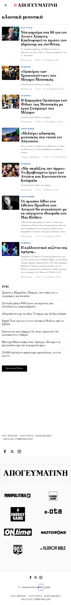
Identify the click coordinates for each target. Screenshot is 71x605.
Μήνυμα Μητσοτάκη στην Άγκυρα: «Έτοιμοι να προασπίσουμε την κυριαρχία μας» (31, 344)
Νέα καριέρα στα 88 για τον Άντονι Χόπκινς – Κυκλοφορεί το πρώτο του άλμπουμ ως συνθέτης (44, 39)
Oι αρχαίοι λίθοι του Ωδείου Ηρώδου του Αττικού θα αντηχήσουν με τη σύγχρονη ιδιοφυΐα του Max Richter (44, 209)
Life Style (27, 28)
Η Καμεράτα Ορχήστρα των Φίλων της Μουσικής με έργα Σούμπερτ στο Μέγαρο (44, 107)
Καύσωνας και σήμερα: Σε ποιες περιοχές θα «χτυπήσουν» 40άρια (30, 333)
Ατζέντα (26, 67)
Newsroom (26, 60)
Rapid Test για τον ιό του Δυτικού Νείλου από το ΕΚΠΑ (33, 322)
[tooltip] (5, 452)
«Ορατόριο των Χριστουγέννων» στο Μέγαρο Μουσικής (38, 76)
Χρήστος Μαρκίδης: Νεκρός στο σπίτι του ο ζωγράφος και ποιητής (30, 294)
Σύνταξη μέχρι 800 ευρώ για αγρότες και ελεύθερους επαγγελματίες (27, 305)
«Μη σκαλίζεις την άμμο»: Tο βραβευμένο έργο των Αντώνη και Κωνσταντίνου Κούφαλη (43, 175)
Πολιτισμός (27, 129)
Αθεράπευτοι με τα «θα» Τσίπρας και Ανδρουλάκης (34, 313)
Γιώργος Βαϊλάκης (30, 157)
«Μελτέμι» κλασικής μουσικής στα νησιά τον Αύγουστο (41, 138)
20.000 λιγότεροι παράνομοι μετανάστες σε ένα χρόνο (31, 354)
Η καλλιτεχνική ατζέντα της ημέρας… (44, 250)
